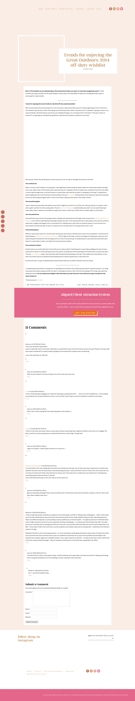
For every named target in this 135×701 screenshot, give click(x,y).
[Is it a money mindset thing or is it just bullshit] (29, 654)
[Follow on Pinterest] (117, 8)
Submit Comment (31, 622)
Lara (26, 391)
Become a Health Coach (37, 674)
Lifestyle (88, 69)
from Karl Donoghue (66, 208)
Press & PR (70, 671)
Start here (50, 9)
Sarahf (27, 428)
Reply (27, 361)
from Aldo (71, 195)
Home (40, 9)
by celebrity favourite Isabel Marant (46, 236)
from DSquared (36, 254)
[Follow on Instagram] (114, 8)
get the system (85, 313)
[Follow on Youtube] (121, 8)
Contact (91, 9)
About (29, 671)
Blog (99, 9)
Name (27, 609)
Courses (79, 9)
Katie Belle (39, 280)
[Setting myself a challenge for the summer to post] (55, 654)
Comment (29, 592)
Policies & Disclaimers (53, 671)
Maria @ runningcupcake (33, 466)
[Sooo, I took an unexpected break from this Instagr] (80, 654)
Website (28, 617)
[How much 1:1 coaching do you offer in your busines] (106, 654)
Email (27, 613)
